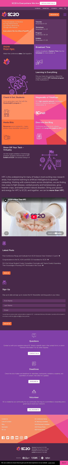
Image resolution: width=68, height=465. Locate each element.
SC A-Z (4, 429)
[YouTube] (16, 438)
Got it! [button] (64, 462)
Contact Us (33, 353)
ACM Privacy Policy (40, 427)
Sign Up (6, 324)
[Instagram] (21, 438)
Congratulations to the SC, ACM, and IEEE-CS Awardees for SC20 (24, 260)
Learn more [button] (51, 462)
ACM (15, 316)
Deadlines (33, 381)
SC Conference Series (41, 419)
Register (53, 14)
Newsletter (5, 427)
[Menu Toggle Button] (64, 14)
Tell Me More (33, 410)
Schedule (37, 8)
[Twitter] (7, 438)
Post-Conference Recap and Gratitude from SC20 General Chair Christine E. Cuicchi (30, 256)
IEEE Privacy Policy (40, 429)
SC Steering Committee (41, 421)
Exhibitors (46, 8)
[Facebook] (3, 438)
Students (54, 8)
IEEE (20, 316)
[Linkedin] (12, 438)
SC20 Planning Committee (42, 424)
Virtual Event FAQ (47, 3)
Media (61, 8)
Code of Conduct (6, 421)
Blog (5, 273)
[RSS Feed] (25, 438)
